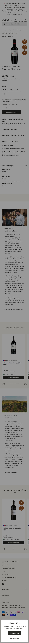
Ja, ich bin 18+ (14, 633)
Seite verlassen (14, 638)
